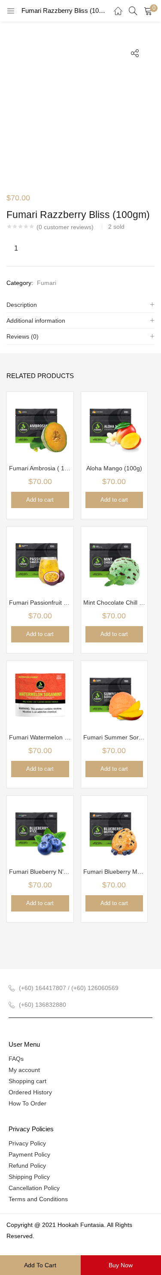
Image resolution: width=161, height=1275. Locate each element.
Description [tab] (21, 304)
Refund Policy (27, 1165)
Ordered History (30, 1092)
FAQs (16, 1058)
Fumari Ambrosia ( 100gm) (40, 468)
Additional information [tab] (35, 320)
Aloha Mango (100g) (114, 468)
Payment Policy (29, 1154)
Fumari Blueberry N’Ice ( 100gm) (40, 871)
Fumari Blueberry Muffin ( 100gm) (114, 871)
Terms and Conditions (38, 1199)
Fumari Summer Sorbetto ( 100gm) (114, 737)
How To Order (27, 1103)
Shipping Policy (29, 1176)
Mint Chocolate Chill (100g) (114, 602)
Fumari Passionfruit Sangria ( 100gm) (40, 602)
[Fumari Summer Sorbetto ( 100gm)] (114, 693)
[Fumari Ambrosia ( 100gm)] (40, 424)
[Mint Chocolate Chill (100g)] (114, 558)
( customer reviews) (65, 227)
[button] (148, 10)
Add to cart (40, 1265)
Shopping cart (27, 1081)
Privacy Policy (27, 1143)
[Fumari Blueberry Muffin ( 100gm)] (114, 827)
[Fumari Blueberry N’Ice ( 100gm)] (40, 827)
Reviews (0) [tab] (22, 336)
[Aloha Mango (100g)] (114, 424)
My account (24, 1069)
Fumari (46, 282)
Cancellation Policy (34, 1187)
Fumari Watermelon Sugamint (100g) (40, 737)
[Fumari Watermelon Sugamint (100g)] (40, 693)
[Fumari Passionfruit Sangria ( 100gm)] (40, 558)
